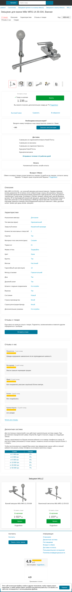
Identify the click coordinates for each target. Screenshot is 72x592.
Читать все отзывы (11, 420)
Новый (33, 295)
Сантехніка (12, 7)
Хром (33, 254)
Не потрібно (35, 309)
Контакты (12, 534)
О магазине (47, 537)
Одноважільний (36, 222)
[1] (56, 3)
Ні (31, 245)
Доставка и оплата (49, 547)
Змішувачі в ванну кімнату (55, 7)
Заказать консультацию (48, 127)
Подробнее (54, 105)
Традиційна (35, 249)
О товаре (4, 17)
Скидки (16, 20)
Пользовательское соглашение (54, 550)
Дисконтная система (50, 539)
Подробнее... (41, 565)
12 (32, 268)
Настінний (34, 263)
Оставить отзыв (22, 93)
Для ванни (34, 217)
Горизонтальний (36, 272)
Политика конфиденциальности (54, 553)
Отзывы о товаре (40, 17)
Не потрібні (35, 286)
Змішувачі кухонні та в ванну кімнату (31, 7)
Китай (33, 300)
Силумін (34, 240)
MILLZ (69, 7)
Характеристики (26, 17)
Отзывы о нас (6, 20)
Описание (14, 17)
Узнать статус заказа (18, 542)
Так (32, 236)
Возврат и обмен (49, 545)
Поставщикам (48, 542)
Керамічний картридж (38, 227)
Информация (48, 534)
